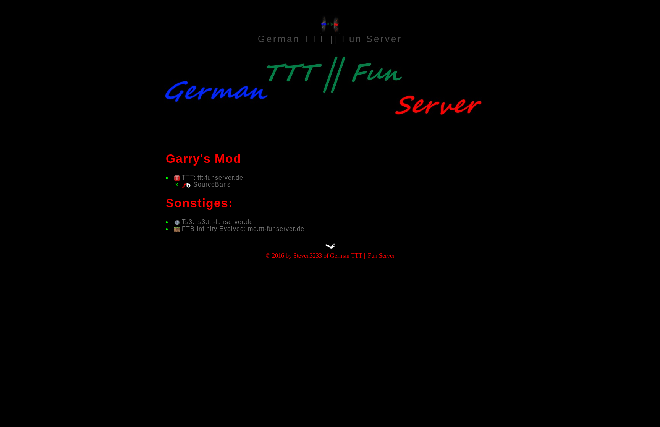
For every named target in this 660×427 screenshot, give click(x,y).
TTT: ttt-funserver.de (212, 177)
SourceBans (212, 184)
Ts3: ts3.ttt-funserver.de (217, 222)
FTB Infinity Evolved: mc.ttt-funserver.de (243, 229)
